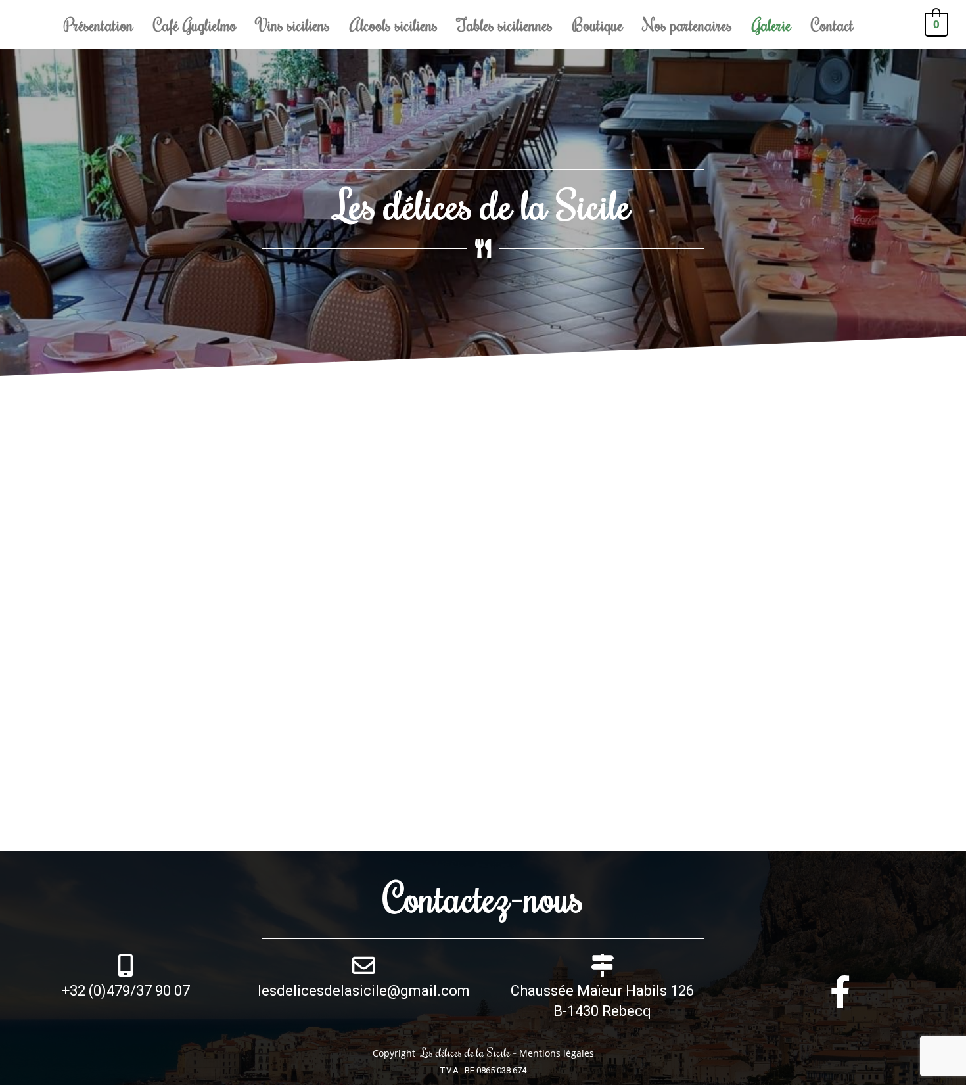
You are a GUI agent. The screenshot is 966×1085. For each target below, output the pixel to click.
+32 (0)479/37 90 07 (126, 990)
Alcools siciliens (394, 24)
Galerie (771, 24)
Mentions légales (556, 1053)
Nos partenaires (687, 24)
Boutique (597, 24)
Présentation (98, 24)
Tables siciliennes (505, 24)
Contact (832, 24)
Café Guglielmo (195, 24)
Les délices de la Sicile (483, 204)
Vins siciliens (293, 24)
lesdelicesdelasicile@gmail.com (364, 990)
